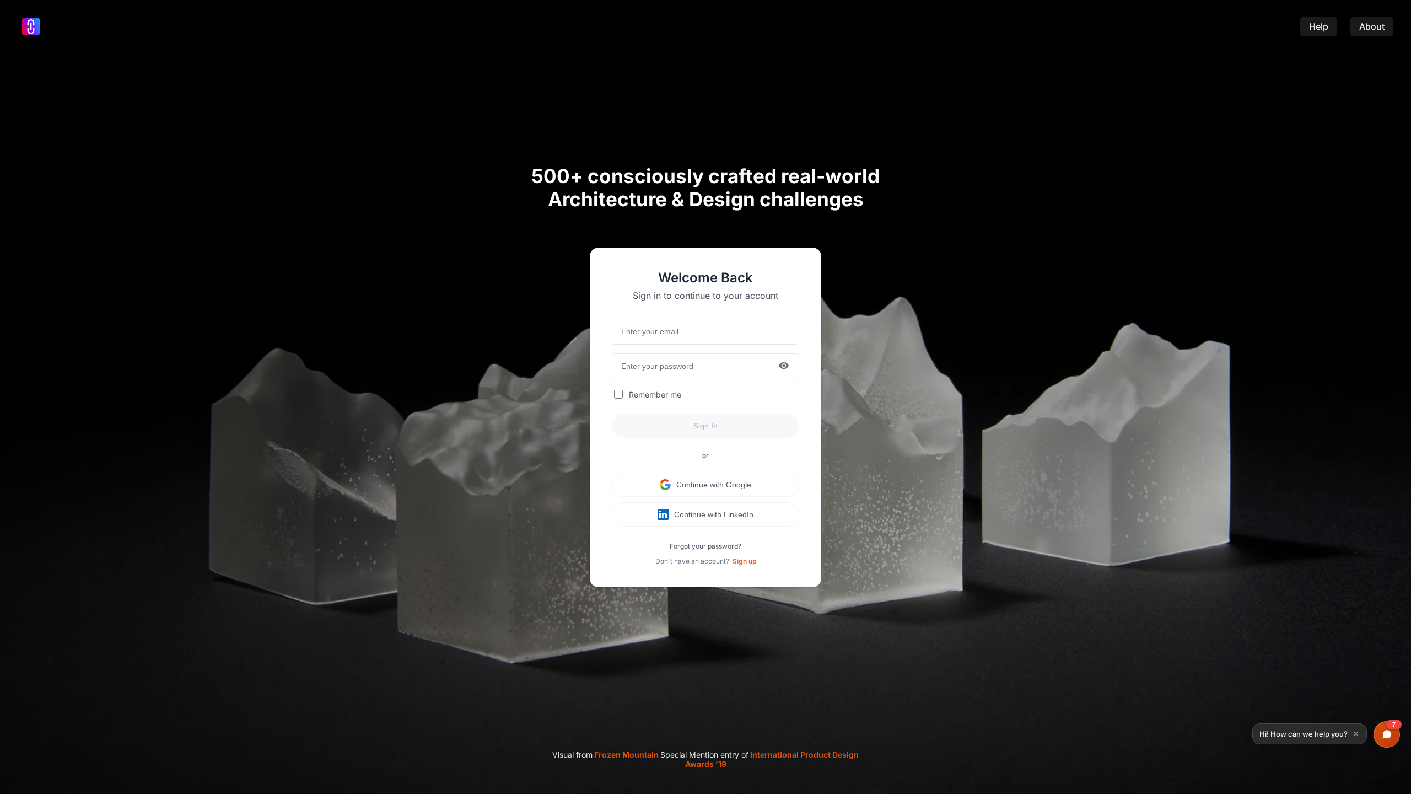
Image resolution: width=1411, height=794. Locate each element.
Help (1318, 26)
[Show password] (784, 366)
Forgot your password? (705, 546)
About (1372, 26)
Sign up (744, 561)
